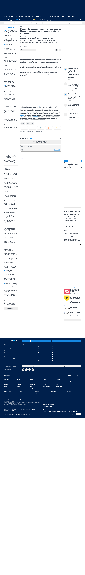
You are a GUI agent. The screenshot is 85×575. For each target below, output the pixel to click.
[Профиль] (80, 19)
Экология (68, 354)
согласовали (39, 106)
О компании (6, 346)
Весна (23, 350)
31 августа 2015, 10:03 (24, 46)
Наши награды (7, 350)
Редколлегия (64, 16)
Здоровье (24, 360)
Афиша (46, 16)
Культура (40, 350)
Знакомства (28, 16)
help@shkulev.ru (12, 410)
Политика (54, 352)
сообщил (35, 116)
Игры (72, 16)
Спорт (67, 348)
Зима (39, 346)
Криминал (40, 348)
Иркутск (22, 123)
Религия (54, 360)
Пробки (42, 19)
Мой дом (40, 354)
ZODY (69, 16)
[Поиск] (74, 19)
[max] (29, 369)
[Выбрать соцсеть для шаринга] (60, 50)
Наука (39, 356)
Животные (24, 358)
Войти (25, 150)
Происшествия (55, 354)
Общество (54, 346)
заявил (22, 115)
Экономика (68, 356)
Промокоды (21, 16)
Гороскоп (51, 16)
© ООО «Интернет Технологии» (24, 414)
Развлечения (55, 358)
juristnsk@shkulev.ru (32, 409)
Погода (33, 16)
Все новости (7, 16)
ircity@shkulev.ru (18, 408)
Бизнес (23, 348)
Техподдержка (7, 354)
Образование (41, 360)
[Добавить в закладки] (56, 50)
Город (23, 352)
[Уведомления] (77, 19)
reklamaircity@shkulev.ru (66, 400)
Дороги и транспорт (26, 354)
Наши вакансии (7, 352)
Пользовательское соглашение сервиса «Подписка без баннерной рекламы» (57, 409)
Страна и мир (69, 352)
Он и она (54, 348)
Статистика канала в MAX (9, 358)
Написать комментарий (29, 50)
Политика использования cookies (49, 406)
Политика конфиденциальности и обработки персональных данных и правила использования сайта (61, 411)
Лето (39, 352)
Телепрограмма (39, 16)
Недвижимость (14, 16)
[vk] (26, 369)
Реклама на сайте (8, 348)
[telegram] (23, 369)
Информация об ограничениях (48, 404)
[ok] (33, 369)
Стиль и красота (70, 350)
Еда (22, 356)
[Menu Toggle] (4, 19)
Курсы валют (57, 16)
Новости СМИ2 (24, 158)
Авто (23, 346)
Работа (53, 356)
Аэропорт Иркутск (30, 123)
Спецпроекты (69, 358)
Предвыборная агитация (9, 356)
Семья (67, 346)
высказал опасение (25, 112)
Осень (53, 350)
